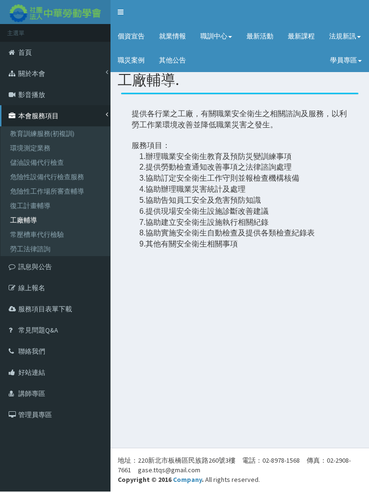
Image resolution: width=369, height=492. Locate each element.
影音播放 (31, 94)
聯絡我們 (31, 351)
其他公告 (172, 60)
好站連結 (31, 372)
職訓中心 (213, 36)
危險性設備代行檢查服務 (47, 176)
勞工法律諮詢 (30, 249)
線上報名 (31, 287)
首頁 (25, 52)
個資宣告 (131, 36)
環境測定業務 (30, 148)
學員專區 (343, 60)
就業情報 (172, 36)
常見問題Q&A (38, 330)
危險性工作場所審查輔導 (47, 191)
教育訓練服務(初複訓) (42, 133)
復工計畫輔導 (30, 205)
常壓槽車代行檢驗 (37, 234)
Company (187, 479)
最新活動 (259, 36)
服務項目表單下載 (45, 309)
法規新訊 (342, 36)
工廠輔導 (23, 220)
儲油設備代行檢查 (37, 162)
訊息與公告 (35, 266)
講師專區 (31, 393)
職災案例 (131, 60)
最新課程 (301, 36)
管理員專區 (35, 414)
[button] (121, 12)
